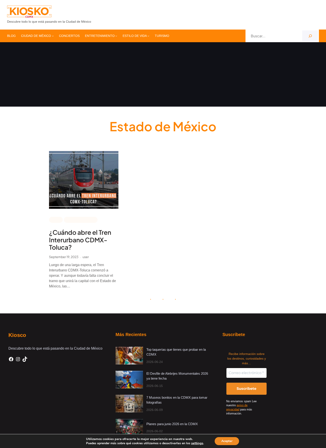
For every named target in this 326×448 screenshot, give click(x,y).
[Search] (310, 35)
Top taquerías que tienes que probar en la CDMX (176, 352)
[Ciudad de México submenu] (53, 36)
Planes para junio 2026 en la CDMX (172, 424)
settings (197, 443)
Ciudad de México (80, 219)
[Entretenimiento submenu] (116, 36)
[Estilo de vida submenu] (148, 36)
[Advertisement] (163, 75)
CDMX (56, 219)
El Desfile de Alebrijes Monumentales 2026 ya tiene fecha (177, 376)
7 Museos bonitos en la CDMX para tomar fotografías (176, 400)
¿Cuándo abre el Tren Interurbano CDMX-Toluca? (80, 240)
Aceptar (226, 441)
